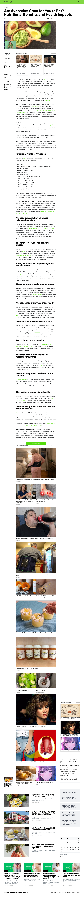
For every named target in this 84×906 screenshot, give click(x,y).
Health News (36, 2)
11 (64, 845)
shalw (5, 65)
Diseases (31, 2)
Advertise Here (57, 2)
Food (47, 2)
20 (70, 847)
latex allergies (35, 106)
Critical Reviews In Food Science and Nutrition (41, 228)
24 (61, 849)
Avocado (6, 74)
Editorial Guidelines (54, 892)
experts (51, 125)
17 (61, 847)
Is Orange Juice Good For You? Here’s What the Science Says (8, 785)
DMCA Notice (61, 892)
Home (18, 2)
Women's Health (27, 870)
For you (50, 2)
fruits (45, 79)
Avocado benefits (7, 75)
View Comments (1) (36, 443)
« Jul (61, 856)
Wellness (21, 2)
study (41, 365)
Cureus (18, 413)
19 (67, 847)
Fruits (5, 77)
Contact (78, 892)
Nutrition (43, 2)
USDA (24, 158)
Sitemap (74, 892)
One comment (7, 18)
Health (26, 2)
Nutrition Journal (37, 294)
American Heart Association (23, 255)
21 (73, 847)
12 (67, 845)
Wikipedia (47, 100)
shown (24, 251)
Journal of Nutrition (21, 379)
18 (64, 847)
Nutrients (18, 315)
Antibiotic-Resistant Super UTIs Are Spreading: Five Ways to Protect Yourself (69, 761)
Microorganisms (20, 274)
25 (64, 849)
